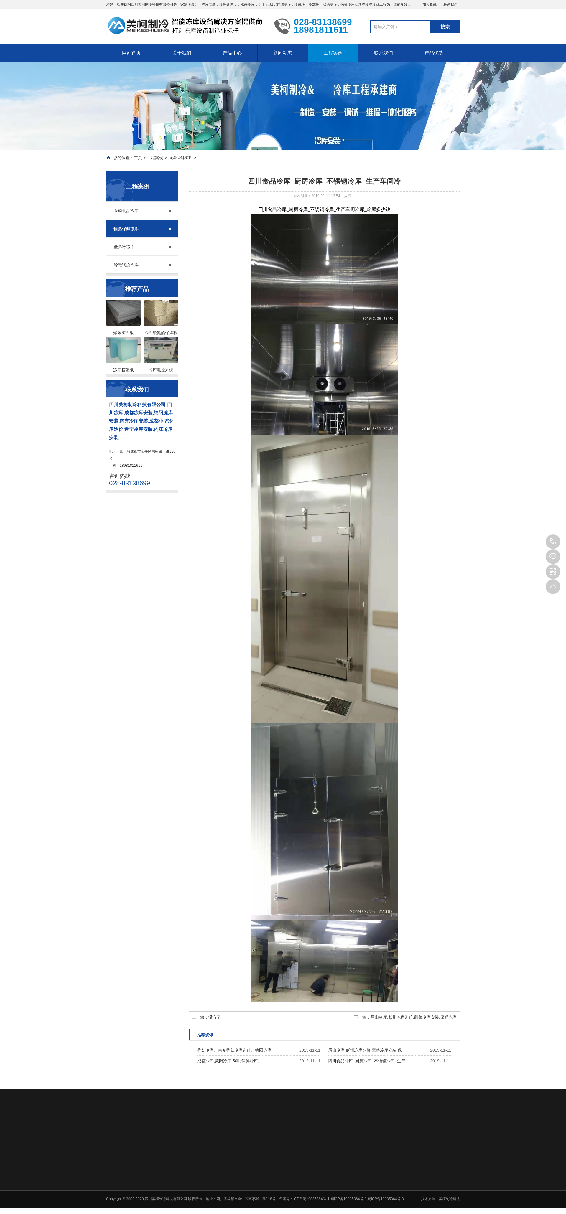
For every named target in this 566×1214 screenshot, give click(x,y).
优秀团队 (436, 1172)
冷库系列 (270, 1172)
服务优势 (436, 1187)
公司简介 (228, 1172)
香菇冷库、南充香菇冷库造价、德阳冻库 (234, 1050)
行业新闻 (312, 1172)
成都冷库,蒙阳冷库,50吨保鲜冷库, (228, 1060)
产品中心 (232, 52)
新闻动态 (282, 52)
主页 (138, 157)
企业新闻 (312, 1179)
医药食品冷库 (126, 210)
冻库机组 (270, 1179)
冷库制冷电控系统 (277, 1195)
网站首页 (131, 52)
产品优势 (433, 52)
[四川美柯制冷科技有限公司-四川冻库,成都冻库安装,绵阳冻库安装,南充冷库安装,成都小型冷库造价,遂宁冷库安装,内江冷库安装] (185, 26)
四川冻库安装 (177, 1131)
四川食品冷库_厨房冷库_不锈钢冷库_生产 (366, 1060)
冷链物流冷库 (126, 264)
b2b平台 (204, 1131)
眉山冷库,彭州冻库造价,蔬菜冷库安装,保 (365, 1050)
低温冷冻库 (124, 246)
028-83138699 (553, 541)
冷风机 (268, 1187)
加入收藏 (429, 4)
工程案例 (333, 52)
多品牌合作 (438, 1179)
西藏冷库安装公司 (236, 1131)
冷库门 (268, 1202)
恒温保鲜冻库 (180, 157)
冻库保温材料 (273, 1210)
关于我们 (181, 52)
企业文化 (228, 1179)
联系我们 (450, 4)
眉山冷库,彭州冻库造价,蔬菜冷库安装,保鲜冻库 (414, 1017)
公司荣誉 (228, 1187)
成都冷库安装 (145, 1131)
